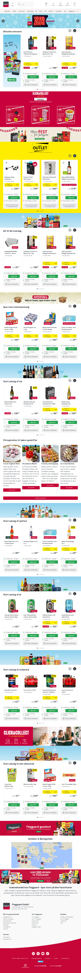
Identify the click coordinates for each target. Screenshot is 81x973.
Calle (61, 923)
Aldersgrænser (7, 927)
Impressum (48, 958)
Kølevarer (7, 11)
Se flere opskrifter (40, 498)
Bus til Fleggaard (64, 919)
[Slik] (40, 753)
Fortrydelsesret (65, 958)
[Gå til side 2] (40, 88)
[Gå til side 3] (40, 26)
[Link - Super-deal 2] (40, 115)
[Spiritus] (40, 510)
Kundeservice (6, 937)
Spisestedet (63, 921)
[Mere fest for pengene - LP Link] (40, 134)
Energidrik (59, 11)
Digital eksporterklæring (9, 923)
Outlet (14, 11)
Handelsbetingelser (37, 958)
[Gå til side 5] (43, 26)
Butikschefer (35, 923)
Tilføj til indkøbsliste (32, 85)
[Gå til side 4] (43, 88)
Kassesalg (30, 11)
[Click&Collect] (40, 736)
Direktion (34, 925)
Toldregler (5, 925)
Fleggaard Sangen (36, 927)
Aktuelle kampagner (8, 919)
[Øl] (40, 583)
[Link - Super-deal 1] (15, 115)
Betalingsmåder (7, 921)
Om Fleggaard (35, 917)
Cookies (56, 958)
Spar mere (21, 11)
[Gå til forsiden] (6, 4)
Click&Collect (35, 921)
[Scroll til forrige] (3, 21)
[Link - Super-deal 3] (66, 115)
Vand (40, 11)
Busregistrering (7, 939)
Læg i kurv (33, 77)
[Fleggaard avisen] (12, 61)
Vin (45, 11)
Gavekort (5, 929)
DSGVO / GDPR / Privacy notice (20, 958)
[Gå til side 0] (37, 88)
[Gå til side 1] (37, 26)
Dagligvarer (71, 11)
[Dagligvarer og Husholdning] (40, 220)
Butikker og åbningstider (66, 917)
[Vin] (40, 370)
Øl (36, 11)
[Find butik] (40, 855)
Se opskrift (12, 490)
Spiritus (51, 11)
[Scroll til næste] (75, 11)
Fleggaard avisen (7, 917)
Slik (65, 11)
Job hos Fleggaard (36, 919)
